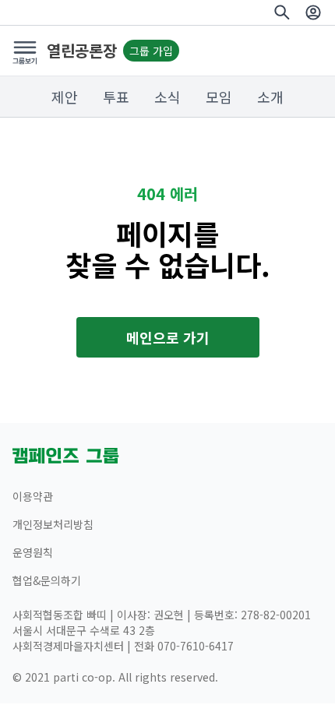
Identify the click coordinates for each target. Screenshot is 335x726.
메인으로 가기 (168, 337)
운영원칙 (32, 552)
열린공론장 (82, 51)
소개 (270, 96)
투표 (116, 96)
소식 (167, 96)
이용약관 (32, 496)
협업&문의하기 (46, 580)
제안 (64, 96)
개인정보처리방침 (52, 524)
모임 (219, 96)
